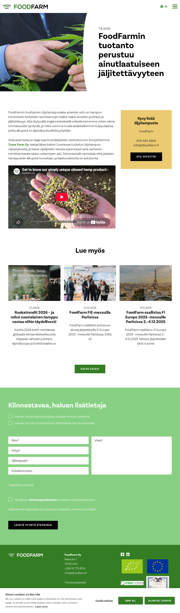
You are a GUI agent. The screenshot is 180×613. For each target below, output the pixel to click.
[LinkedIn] (128, 555)
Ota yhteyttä (146, 156)
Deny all (130, 600)
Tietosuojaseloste (75, 582)
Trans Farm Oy (18, 145)
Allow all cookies (159, 600)
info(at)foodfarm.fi (76, 573)
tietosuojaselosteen (43, 500)
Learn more (41, 606)
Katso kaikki (90, 368)
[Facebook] (123, 555)
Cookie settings (104, 600)
